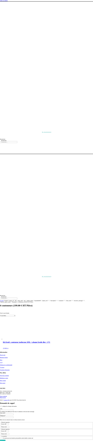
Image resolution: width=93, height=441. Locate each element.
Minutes (3, 426)
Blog (1, 360)
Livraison (45, 32)
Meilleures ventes (4, 378)
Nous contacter (3, 396)
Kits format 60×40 (55, 47)
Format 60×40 (53, 43)
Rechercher (2, 139)
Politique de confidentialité (6, 365)
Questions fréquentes (5, 370)
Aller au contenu (4, 0)
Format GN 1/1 (54, 42)
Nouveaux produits (4, 375)
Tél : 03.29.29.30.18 (46, 132)
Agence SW (6, 400)
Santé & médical (47, 33)
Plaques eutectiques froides (53, 60)
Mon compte (3, 380)
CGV (1, 362)
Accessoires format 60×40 (57, 50)
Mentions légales (4, 357)
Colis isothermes (48, 22)
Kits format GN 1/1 (55, 46)
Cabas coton (46, 36)
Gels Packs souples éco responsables (56, 57)
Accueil (2, 300)
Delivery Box (53, 45)
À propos (2, 367)
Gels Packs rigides (51, 58)
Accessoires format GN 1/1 (57, 49)
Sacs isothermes (48, 19)
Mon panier (2, 383)
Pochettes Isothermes (50, 21)
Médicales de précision (49, 34)
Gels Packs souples (51, 56)
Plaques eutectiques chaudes (54, 61)
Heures (2, 424)
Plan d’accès (3, 397)
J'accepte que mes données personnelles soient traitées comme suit (18, 438)
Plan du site (2, 355)
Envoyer (2, 440)
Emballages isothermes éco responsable (54, 23)
